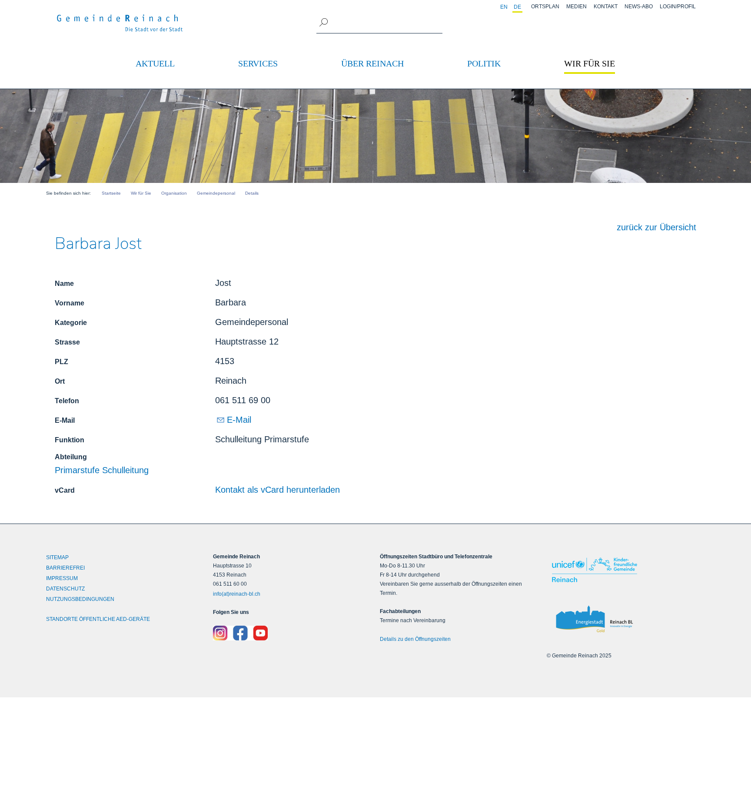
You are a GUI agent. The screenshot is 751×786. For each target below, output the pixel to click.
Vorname (69, 303)
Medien (576, 6)
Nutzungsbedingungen (80, 599)
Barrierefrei (65, 568)
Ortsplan (545, 6)
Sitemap (57, 557)
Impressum (62, 578)
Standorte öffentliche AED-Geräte (98, 619)
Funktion (69, 440)
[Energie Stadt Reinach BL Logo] (626, 619)
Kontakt (606, 6)
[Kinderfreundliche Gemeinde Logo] (626, 569)
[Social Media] (292, 633)
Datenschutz (65, 589)
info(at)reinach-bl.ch (236, 594)
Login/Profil (678, 6)
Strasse (67, 342)
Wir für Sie (589, 63)
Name (64, 283)
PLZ (61, 361)
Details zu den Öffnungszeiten (415, 639)
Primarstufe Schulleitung (102, 470)
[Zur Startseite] (120, 23)
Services (258, 63)
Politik (484, 63)
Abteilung (71, 457)
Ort (60, 381)
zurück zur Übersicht (656, 227)
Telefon (67, 401)
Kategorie (71, 322)
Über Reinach (372, 63)
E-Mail (65, 420)
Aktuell (155, 63)
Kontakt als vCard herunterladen (277, 489)
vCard (65, 490)
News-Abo (639, 6)
